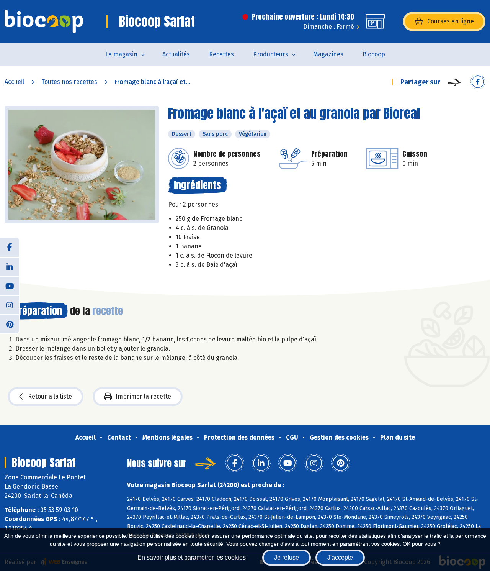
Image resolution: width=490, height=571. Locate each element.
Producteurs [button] (270, 54)
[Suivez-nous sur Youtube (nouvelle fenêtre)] (9, 285)
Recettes (221, 54)
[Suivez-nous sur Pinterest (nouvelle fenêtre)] (9, 323)
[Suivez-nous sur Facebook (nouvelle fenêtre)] (9, 247)
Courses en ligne (450, 21)
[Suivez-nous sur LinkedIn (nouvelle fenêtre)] (9, 266)
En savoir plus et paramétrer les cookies (191, 557)
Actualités (176, 54)
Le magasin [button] (121, 54)
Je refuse (286, 557)
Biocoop (374, 54)
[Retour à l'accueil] (44, 21)
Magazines (328, 54)
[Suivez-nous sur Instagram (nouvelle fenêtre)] (9, 304)
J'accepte (340, 557)
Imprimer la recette (143, 396)
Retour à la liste (50, 396)
